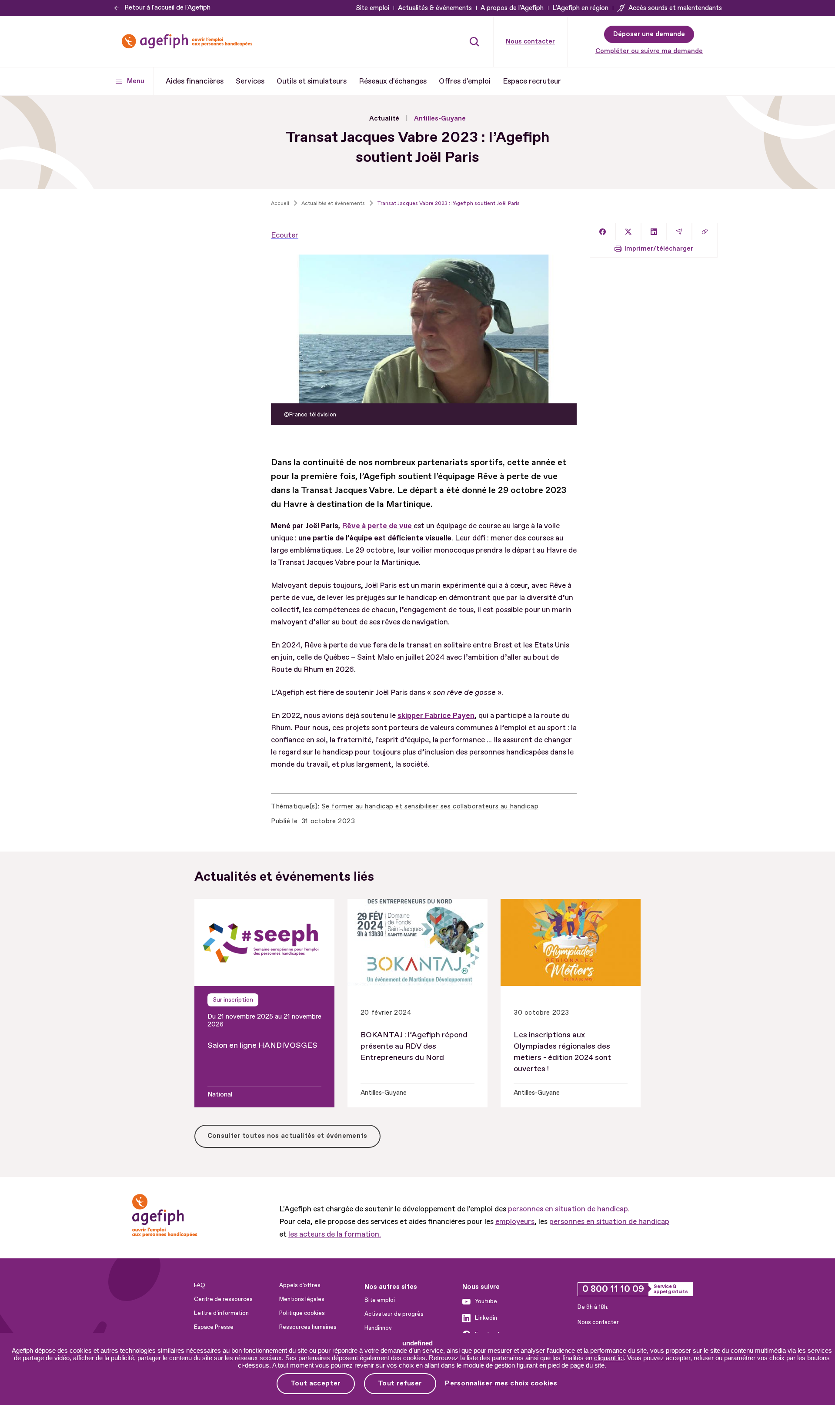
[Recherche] (474, 41)
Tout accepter (316, 1383)
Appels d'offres (300, 1285)
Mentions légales (301, 1299)
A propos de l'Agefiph (512, 8)
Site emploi (372, 8)
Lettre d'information (221, 1313)
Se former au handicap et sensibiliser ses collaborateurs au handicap (429, 806)
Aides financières (195, 81)
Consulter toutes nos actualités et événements (287, 1136)
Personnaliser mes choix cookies (501, 1383)
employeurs (514, 1221)
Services (250, 81)
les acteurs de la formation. (334, 1234)
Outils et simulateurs (312, 81)
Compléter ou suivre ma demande (649, 51)
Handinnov (378, 1328)
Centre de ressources (223, 1299)
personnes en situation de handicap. (569, 1209)
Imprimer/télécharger (659, 249)
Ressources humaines (308, 1327)
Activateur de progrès (394, 1314)
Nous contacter (530, 41)
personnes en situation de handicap (609, 1221)
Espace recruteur (532, 81)
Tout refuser (400, 1383)
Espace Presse (214, 1327)
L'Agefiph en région (580, 8)
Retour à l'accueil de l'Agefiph (167, 7)
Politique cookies (302, 1313)
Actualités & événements (435, 8)
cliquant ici (609, 1357)
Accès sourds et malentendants (675, 8)
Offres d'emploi (465, 81)
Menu (135, 81)
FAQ (199, 1285)
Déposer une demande (649, 34)
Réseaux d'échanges (393, 81)
